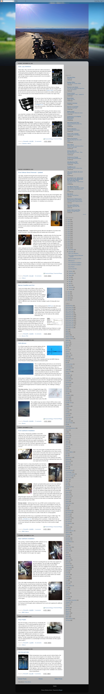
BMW (23, 531)
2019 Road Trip (69, 314)
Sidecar (29, 143)
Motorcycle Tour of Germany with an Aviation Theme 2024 (75, 146)
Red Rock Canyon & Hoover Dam (74, 168)
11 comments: (38, 333)
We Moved (69, 78)
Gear (67, 415)
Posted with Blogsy (58, 138)
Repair (67, 492)
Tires (67, 571)
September (71, 273)
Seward (67, 528)
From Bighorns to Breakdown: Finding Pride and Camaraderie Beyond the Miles (75, 189)
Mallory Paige (70, 111)
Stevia (67, 561)
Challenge (68, 366)
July (70, 277)
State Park (68, 560)
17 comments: (38, 421)
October (71, 271)
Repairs (67, 494)
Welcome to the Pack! (72, 108)
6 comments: (38, 610)
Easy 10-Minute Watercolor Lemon (75, 112)
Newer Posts (22, 679)
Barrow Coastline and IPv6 (26, 285)
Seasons (68, 527)
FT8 (67, 411)
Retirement (68, 496)
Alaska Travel (69, 336)
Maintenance (69, 457)
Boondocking (69, 358)
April (70, 283)
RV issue (68, 514)
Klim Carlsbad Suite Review (73, 130)
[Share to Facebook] (49, 141)
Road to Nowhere (71, 128)
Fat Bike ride (69, 402)
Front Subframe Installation (26, 430)
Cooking (68, 377)
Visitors (67, 603)
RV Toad (68, 521)
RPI (66, 507)
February (71, 287)
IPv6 (27, 336)
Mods (67, 468)
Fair (67, 393)
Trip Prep (68, 582)
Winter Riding (69, 618)
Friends (67, 410)
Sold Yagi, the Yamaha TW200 (74, 83)
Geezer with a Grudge (72, 133)
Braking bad (70, 119)
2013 (68, 245)
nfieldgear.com (39, 104)
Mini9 (67, 466)
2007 (68, 300)
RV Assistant (69, 510)
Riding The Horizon (72, 138)
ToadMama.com (71, 167)
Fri (66, 408)
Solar (67, 545)
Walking (67, 607)
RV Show (68, 519)
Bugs (67, 360)
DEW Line (50, 306)
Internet (67, 435)
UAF (67, 591)
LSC (67, 453)
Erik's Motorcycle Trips (73, 122)
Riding (67, 501)
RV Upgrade (69, 523)
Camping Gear (69, 364)
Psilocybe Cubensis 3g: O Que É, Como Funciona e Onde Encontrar (74, 201)
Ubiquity (68, 593)
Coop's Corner (71, 93)
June (70, 279)
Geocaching (68, 417)
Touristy (68, 574)
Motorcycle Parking (70, 474)
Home (41, 679)
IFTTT (67, 433)
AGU (67, 329)
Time (68, 174)
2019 (68, 233)
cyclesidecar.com (27, 519)
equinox (68, 389)
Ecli (66, 388)
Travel (67, 578)
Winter (67, 616)
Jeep (67, 442)
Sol (66, 543)
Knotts (67, 448)
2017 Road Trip (69, 309)
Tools (67, 572)
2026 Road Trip (69, 327)
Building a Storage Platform (73, 211)
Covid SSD (68, 378)
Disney (67, 384)
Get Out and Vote (23, 652)
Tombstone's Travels (72, 157)
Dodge (67, 386)
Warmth (67, 609)
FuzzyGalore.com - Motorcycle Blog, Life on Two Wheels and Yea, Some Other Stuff (75, 179)
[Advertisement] (40, 157)
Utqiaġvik (68, 602)
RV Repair (68, 517)
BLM (67, 351)
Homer (67, 430)
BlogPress (68, 355)
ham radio (68, 421)
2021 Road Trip (69, 318)
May (70, 281)
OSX (67, 483)
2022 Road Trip (69, 320)
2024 (68, 223)
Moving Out (68, 477)
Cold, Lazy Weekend (24, 66)
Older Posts (58, 679)
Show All (84, 214)
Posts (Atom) (28, 682)
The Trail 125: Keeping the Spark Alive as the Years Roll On (75, 89)
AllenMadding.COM (72, 162)
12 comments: (38, 141)
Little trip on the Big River (72, 195)
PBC (67, 485)
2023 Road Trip (69, 322)
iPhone (67, 437)
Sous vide (68, 550)
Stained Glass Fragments (73, 163)
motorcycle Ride (69, 475)
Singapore (68, 534)
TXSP (67, 589)
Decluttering (68, 382)
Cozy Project (22, 619)
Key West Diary (71, 77)
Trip (67, 580)
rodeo (67, 505)
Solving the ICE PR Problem (73, 135)
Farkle (67, 399)
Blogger (67, 353)
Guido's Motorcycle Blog (73, 210)
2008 (68, 298)
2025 (68, 221)
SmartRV (68, 538)
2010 (68, 293)
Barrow (23, 336)
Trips (67, 583)
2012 (68, 247)
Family (67, 397)
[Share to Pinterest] (50, 141)
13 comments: (38, 276)
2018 (68, 235)
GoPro (67, 419)
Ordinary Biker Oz (71, 151)
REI (66, 488)
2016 (68, 239)
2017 (68, 237)
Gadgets (68, 413)
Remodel (68, 490)
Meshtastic (68, 461)
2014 (68, 243)
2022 (68, 227)
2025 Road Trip (69, 325)
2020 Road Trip (69, 316)
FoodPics (68, 406)
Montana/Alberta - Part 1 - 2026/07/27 (75, 94)
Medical (67, 459)
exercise (68, 391)
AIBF (67, 331)
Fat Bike (68, 400)
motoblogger (69, 472)
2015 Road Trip (69, 307)
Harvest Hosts (69, 422)
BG (66, 347)
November (71, 251)
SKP (67, 536)
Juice (67, 446)
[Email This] (44, 141)
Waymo (67, 611)
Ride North (70, 194)
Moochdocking (69, 470)
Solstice (67, 549)
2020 (68, 231)
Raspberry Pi (69, 486)
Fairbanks (24, 143)
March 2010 (50, 90)
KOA (67, 450)
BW (66, 362)
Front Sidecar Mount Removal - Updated (30, 172)
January (71, 289)
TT (66, 587)
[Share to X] (47, 141)
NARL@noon (22, 343)
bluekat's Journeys (72, 103)
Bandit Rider (70, 98)
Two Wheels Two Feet (73, 186)
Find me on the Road (72, 106)
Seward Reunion (70, 530)
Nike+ (67, 479)
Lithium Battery (69, 452)
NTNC (67, 481)
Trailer (67, 576)
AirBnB (67, 333)
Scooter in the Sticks (72, 87)
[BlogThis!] (46, 141)
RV (66, 508)
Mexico (67, 463)
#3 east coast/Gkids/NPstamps (74, 158)
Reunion (68, 497)
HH (66, 424)
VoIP (67, 605)
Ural (67, 598)
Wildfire (67, 614)
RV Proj (67, 516)
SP (66, 552)
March (70, 285)
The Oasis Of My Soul (73, 205)
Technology (68, 567)
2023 (68, 225)
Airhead (67, 334)
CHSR (67, 369)
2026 (68, 219)
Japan (67, 441)
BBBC (67, 345)
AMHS (67, 340)
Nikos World (70, 144)
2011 (68, 291)
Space (67, 554)
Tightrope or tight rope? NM (73, 206)
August (70, 275)
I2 (66, 431)
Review (67, 499)
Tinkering (68, 569)
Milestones (68, 464)
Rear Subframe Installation (26, 538)
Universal (68, 596)
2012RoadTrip (69, 305)
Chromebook (69, 367)
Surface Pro (68, 565)
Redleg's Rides (71, 82)
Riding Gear (68, 503)
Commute (68, 375)
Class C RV (68, 371)
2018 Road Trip (69, 313)
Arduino (67, 342)
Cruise (67, 380)
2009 (68, 295)
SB (66, 525)
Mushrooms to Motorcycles (74, 199)
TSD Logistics (69, 585)
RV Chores (68, 512)
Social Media (69, 541)
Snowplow (68, 539)
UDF (67, 594)
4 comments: (38, 529)
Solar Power (69, 547)
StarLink (68, 558)
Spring (67, 556)
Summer (68, 563)
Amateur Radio (69, 338)
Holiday (67, 426)
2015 (68, 241)
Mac (67, 455)
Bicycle (67, 349)
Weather (68, 613)
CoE (67, 373)
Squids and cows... (71, 99)
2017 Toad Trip (69, 311)
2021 (68, 229)
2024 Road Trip (69, 324)
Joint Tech (68, 444)
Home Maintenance (70, 428)
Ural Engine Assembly (71, 600)
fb (66, 404)
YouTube (68, 620)
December (71, 249)
